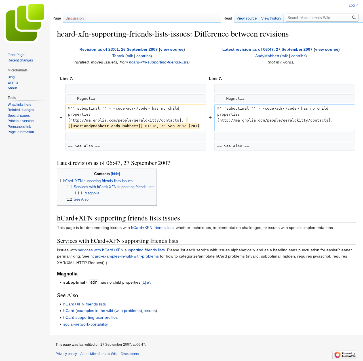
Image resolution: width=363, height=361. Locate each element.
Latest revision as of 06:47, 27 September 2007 (267, 49)
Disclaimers (130, 354)
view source (171, 49)
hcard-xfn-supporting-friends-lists (158, 62)
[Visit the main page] (25, 22)
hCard (68, 310)
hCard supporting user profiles (90, 317)
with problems (128, 310)
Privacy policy (66, 354)
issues (150, 310)
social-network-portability (85, 324)
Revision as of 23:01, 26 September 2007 (118, 49)
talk (130, 56)
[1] (144, 282)
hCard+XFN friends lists (152, 227)
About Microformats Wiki (98, 354)
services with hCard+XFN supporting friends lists (121, 250)
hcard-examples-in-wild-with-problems (124, 256)
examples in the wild (95, 310)
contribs (143, 56)
